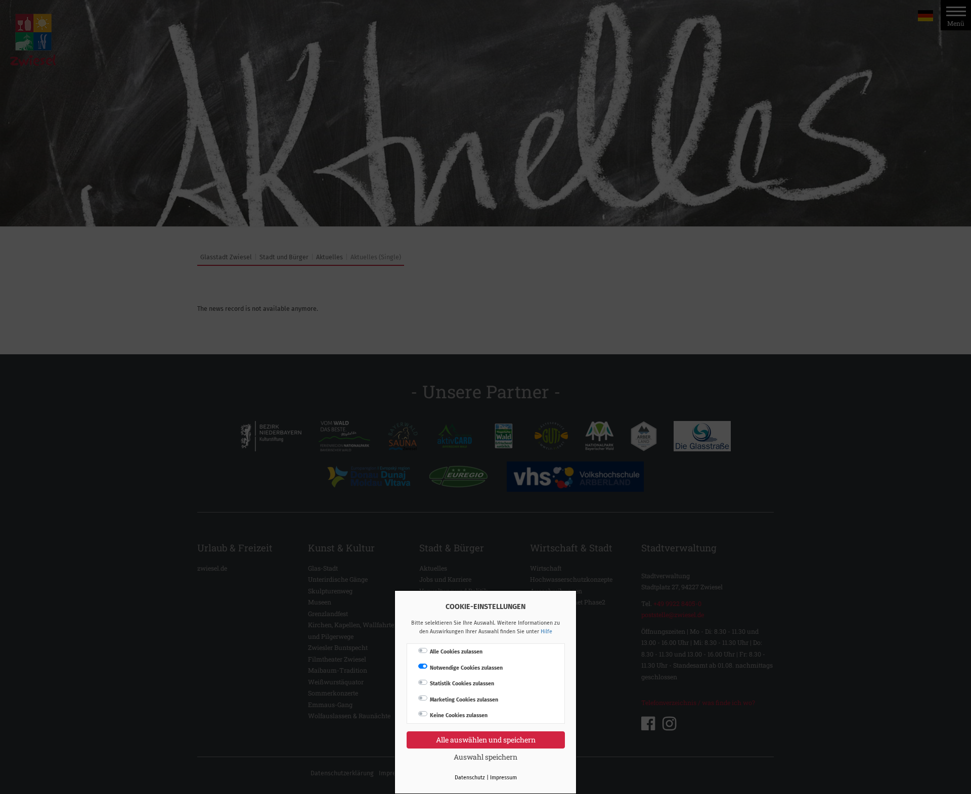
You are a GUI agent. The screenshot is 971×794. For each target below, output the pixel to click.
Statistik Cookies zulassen (462, 683)
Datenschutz (470, 777)
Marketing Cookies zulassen (464, 699)
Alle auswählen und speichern (486, 739)
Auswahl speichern (485, 757)
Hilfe (546, 631)
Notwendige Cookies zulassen (466, 668)
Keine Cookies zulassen (459, 715)
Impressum (503, 777)
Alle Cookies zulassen (456, 651)
